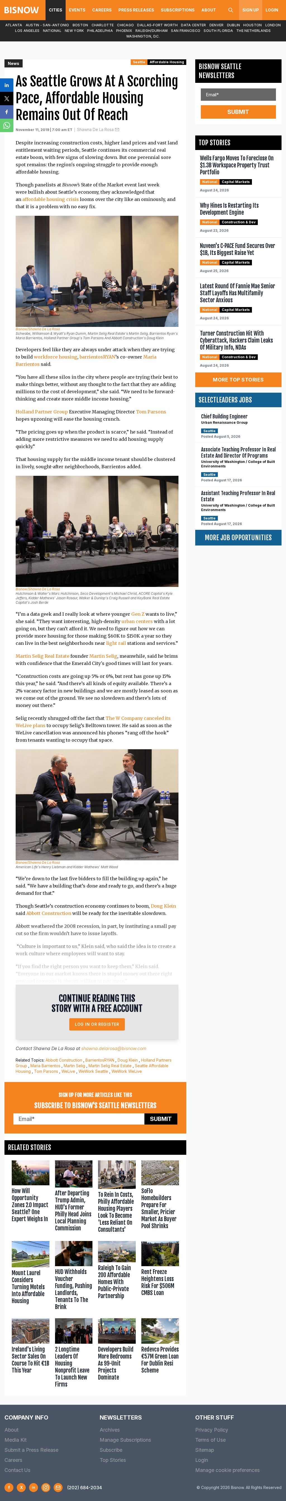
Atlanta (13, 25)
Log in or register (97, 1024)
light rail (116, 643)
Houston (252, 25)
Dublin (233, 25)
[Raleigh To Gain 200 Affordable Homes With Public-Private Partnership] (117, 1276)
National (52, 31)
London (273, 25)
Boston (80, 25)
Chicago (125, 25)
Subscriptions (178, 10)
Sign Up (250, 10)
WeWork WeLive (126, 1071)
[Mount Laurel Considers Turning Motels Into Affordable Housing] (30, 1276)
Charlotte (103, 25)
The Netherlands (253, 31)
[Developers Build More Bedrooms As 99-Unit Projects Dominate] (117, 1354)
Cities (55, 10)
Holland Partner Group (42, 412)
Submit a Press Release (31, 1450)
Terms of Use (210, 1440)
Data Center (193, 25)
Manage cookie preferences (227, 1470)
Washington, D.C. (143, 36)
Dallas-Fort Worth (157, 25)
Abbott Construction (48, 913)
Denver (216, 25)
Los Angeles (27, 31)
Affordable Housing (167, 62)
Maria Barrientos (45, 1065)
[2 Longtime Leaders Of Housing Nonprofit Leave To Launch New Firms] (74, 1354)
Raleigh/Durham (151, 31)
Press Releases (136, 10)
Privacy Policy (211, 1430)
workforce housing (55, 357)
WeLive (68, 1071)
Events (77, 10)
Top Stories (113, 1460)
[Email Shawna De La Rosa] (117, 129)
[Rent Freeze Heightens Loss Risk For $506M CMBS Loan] (160, 1276)
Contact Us (17, 1470)
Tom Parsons (151, 412)
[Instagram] (45, 1487)
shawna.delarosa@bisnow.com (113, 1048)
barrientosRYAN (97, 357)
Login (272, 10)
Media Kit (15, 1440)
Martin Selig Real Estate (42, 656)
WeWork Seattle (93, 1071)
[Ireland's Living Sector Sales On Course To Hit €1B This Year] (30, 1354)
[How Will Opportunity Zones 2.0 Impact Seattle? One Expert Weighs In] (30, 1198)
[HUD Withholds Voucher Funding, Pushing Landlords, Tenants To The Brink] (74, 1276)
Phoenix (124, 31)
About (208, 10)
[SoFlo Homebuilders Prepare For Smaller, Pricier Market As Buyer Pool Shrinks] (160, 1198)
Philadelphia (100, 31)
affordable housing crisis (50, 199)
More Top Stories (238, 380)
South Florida (218, 31)
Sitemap (204, 1450)
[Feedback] (58, 1487)
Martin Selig (103, 656)
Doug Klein (163, 906)
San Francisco (185, 31)
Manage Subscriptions (125, 1440)
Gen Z (137, 614)
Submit (161, 1119)
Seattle (139, 62)
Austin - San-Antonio (47, 25)
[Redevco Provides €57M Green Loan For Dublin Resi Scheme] (160, 1354)
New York (74, 31)
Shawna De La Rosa (95, 129)
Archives (110, 1430)
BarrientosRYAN (99, 1060)
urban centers (137, 621)
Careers (102, 10)
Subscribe (111, 1450)
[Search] (230, 10)
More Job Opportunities (238, 537)
